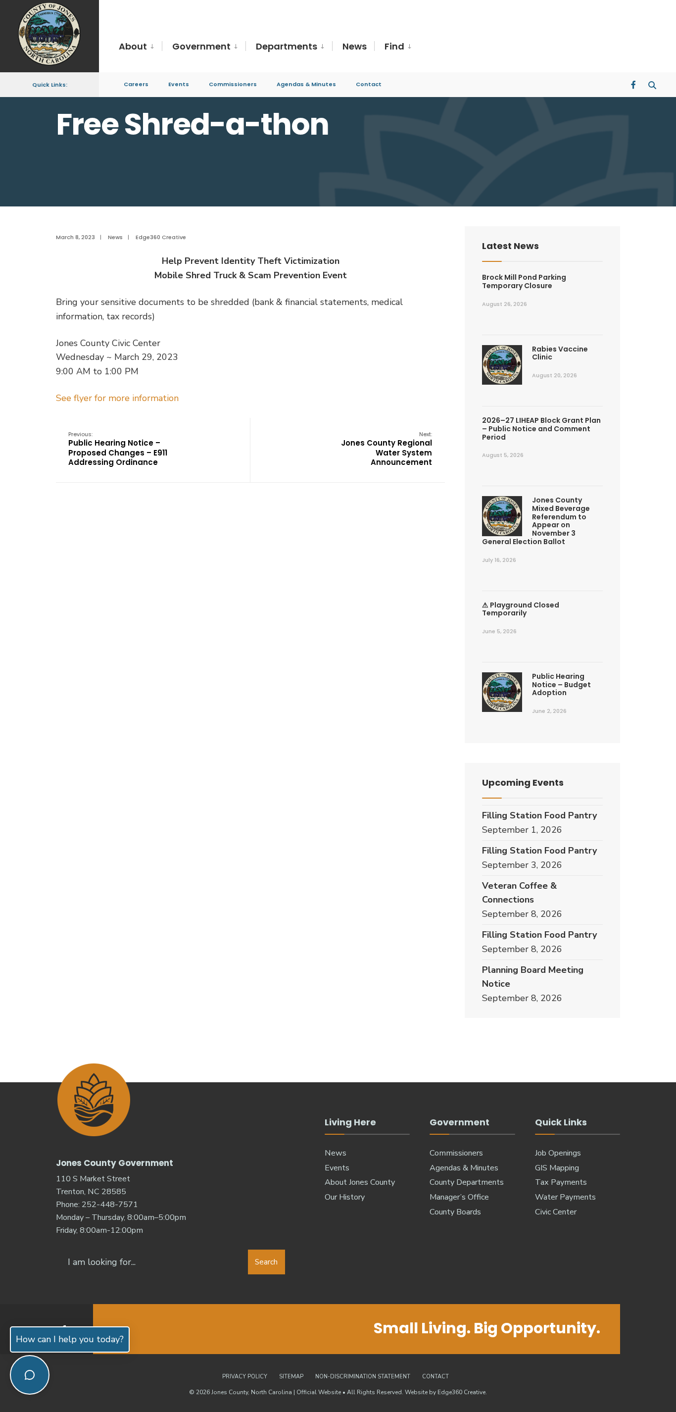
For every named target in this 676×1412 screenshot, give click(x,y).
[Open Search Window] (652, 84)
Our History (345, 1197)
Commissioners (233, 84)
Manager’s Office (459, 1197)
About (133, 46)
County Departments (467, 1182)
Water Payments (565, 1197)
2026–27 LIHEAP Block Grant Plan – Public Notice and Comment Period (541, 428)
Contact (369, 84)
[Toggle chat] (29, 1375)
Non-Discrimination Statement (362, 1376)
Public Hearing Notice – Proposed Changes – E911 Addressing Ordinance (117, 449)
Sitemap (291, 1376)
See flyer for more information (117, 398)
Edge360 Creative (161, 237)
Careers (136, 84)
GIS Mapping (557, 1167)
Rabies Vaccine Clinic (560, 353)
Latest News (510, 246)
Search (266, 1262)
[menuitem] (140, 46)
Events (178, 84)
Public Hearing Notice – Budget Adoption (561, 684)
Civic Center (556, 1212)
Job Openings (558, 1153)
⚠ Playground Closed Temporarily (520, 609)
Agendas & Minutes (306, 84)
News (354, 46)
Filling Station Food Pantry (539, 815)
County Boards (455, 1212)
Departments (286, 46)
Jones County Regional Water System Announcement (386, 449)
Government (201, 46)
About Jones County (360, 1182)
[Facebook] (634, 84)
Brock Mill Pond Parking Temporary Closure (524, 281)
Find (394, 46)
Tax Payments (561, 1182)
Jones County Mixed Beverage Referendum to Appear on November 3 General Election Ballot (536, 521)
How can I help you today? (70, 1339)
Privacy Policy (244, 1376)
